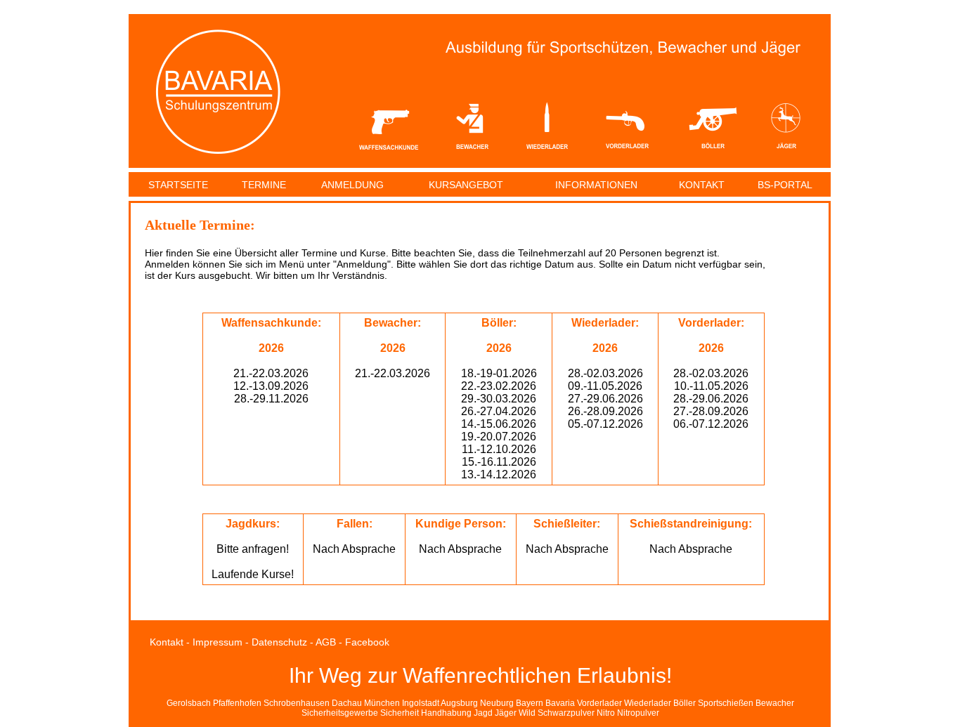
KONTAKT (702, 184)
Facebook (367, 642)
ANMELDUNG (352, 184)
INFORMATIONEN (596, 184)
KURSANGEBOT (466, 184)
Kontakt (166, 642)
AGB (326, 642)
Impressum (217, 642)
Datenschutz (279, 642)
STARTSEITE (178, 184)
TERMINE (264, 184)
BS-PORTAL (785, 184)
